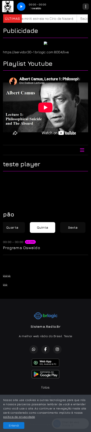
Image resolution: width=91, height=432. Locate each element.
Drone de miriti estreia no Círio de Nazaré (37, 18)
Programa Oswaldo (21, 247)
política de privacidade (19, 417)
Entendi (14, 425)
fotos (45, 387)
